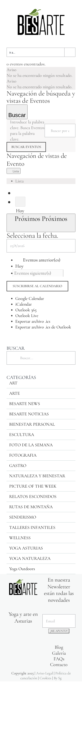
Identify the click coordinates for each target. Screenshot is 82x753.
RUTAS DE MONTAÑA (31, 507)
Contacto (59, 664)
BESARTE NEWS (24, 403)
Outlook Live (26, 315)
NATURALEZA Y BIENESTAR (37, 476)
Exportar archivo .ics (32, 321)
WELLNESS (20, 537)
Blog (59, 647)
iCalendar (23, 304)
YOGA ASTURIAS (26, 548)
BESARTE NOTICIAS (29, 414)
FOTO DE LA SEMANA (31, 445)
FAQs (59, 659)
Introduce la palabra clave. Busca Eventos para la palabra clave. (27, 130)
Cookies (45, 678)
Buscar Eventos (26, 147)
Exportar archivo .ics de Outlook (43, 327)
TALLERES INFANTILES (32, 527)
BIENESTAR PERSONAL (32, 424)
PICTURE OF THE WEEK (32, 486)
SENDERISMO (22, 517)
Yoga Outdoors (22, 568)
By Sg (58, 678)
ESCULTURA (21, 434)
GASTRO (17, 465)
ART (13, 383)
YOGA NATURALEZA (30, 558)
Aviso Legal (44, 673)
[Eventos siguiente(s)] (20, 201)
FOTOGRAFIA (23, 455)
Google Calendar (29, 298)
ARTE (14, 393)
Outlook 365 (26, 310)
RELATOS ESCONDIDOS (32, 496)
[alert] (41, 72)
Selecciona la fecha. (32, 235)
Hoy (20, 211)
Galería (59, 653)
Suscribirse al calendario (37, 286)
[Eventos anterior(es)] (18, 192)
